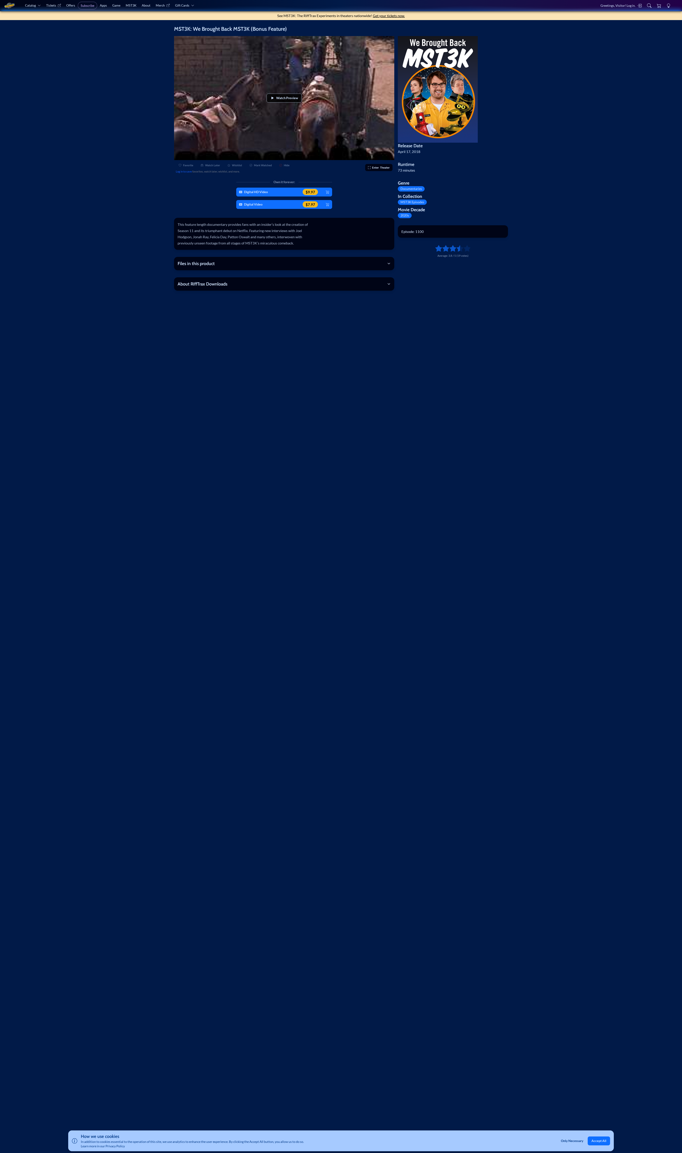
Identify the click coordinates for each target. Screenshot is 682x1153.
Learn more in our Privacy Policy (103, 1146)
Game (116, 5)
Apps (103, 5)
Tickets (51, 5)
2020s (404, 215)
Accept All (598, 1141)
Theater (381, 167)
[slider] (437, 248)
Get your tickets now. (389, 16)
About (146, 5)
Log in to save (184, 171)
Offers (70, 5)
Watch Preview (287, 98)
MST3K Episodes (412, 202)
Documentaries (411, 189)
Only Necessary (572, 1141)
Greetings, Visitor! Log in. (617, 5)
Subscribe (87, 5)
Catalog (30, 5)
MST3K (131, 5)
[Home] (9, 5)
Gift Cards (182, 5)
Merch (160, 5)
